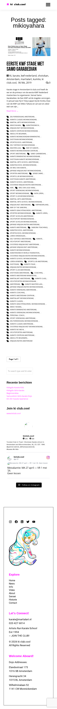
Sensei (12, 596)
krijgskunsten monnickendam (23, 267)
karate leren (41, 213)
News (12, 583)
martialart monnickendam (21, 298)
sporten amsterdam (18, 173)
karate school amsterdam (21, 182)
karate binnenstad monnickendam (25, 156)
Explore (14, 574)
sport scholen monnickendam (23, 222)
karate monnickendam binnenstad (25, 136)
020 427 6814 (17, 623)
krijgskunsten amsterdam (21, 341)
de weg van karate (18, 168)
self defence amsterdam (20, 239)
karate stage (29, 264)
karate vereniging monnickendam (24, 312)
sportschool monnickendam (23, 233)
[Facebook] (16, 521)
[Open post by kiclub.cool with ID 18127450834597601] (28, 463)
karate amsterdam (18, 227)
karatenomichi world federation (24, 253)
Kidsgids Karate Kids (15, 387)
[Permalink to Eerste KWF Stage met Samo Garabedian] (28, 55)
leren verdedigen (17, 236)
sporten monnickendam (20, 213)
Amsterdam (13, 79)
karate (16, 75)
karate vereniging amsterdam (23, 290)
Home (12, 580)
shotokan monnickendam (21, 139)
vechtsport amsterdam (20, 241)
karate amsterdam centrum (22, 295)
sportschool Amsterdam (21, 142)
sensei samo (38, 173)
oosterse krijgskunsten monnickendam (27, 256)
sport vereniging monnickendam (24, 190)
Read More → (12, 111)
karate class (40, 278)
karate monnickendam (20, 250)
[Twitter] (27, 521)
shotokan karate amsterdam (22, 179)
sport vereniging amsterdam (22, 318)
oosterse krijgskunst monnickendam (26, 326)
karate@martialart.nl (20, 619)
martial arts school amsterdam (24, 162)
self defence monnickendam (22, 145)
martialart (26, 79)
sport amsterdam (17, 153)
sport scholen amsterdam (21, 216)
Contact (13, 602)
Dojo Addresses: (18, 662)
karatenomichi (32, 125)
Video (12, 590)
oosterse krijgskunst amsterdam (24, 244)
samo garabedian (38, 153)
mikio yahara (15, 307)
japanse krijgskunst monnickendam (25, 171)
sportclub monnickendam (21, 176)
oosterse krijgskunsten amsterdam (25, 185)
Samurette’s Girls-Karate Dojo (19, 396)
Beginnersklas (13, 393)
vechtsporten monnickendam (23, 281)
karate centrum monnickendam (24, 131)
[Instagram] (10, 521)
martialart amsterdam (20, 278)
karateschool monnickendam (23, 165)
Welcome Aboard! (21, 656)
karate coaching (17, 292)
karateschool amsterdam (21, 230)
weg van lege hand (27, 188)
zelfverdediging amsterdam (22, 117)
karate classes (16, 301)
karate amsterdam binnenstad (23, 275)
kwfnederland (42, 205)
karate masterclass (33, 284)
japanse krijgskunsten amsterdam (24, 224)
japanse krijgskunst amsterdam (23, 247)
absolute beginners (18, 338)
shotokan (43, 75)
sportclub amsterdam (37, 261)
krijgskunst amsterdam (20, 205)
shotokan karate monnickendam (24, 159)
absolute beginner (18, 134)
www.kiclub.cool (14, 413)
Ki (11, 75)
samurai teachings (39, 227)
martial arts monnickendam (22, 122)
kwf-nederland (29, 75)
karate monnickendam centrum (24, 151)
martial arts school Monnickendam (26, 202)
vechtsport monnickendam (22, 219)
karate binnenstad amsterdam (23, 309)
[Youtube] (33, 521)
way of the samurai (18, 207)
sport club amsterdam (20, 270)
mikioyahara (15, 125)
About (12, 593)
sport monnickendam (19, 193)
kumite (37, 79)
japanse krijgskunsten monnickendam (26, 287)
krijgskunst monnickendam (22, 128)
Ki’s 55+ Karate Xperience (17, 398)
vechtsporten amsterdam (21, 332)
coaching (38, 273)
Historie (13, 599)
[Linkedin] (22, 521)
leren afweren (16, 261)
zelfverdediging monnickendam (24, 321)
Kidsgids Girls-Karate (15, 390)
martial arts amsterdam (20, 199)
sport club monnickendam (21, 196)
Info (11, 586)
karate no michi (17, 329)
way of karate (32, 148)
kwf (11, 188)
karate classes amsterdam (21, 324)
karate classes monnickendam (23, 119)
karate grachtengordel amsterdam (25, 210)
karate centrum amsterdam (22, 335)
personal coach (17, 315)
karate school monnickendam (23, 258)
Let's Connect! (19, 613)
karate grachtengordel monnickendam (27, 304)
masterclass (15, 148)
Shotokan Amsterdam (19, 273)
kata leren (38, 193)
